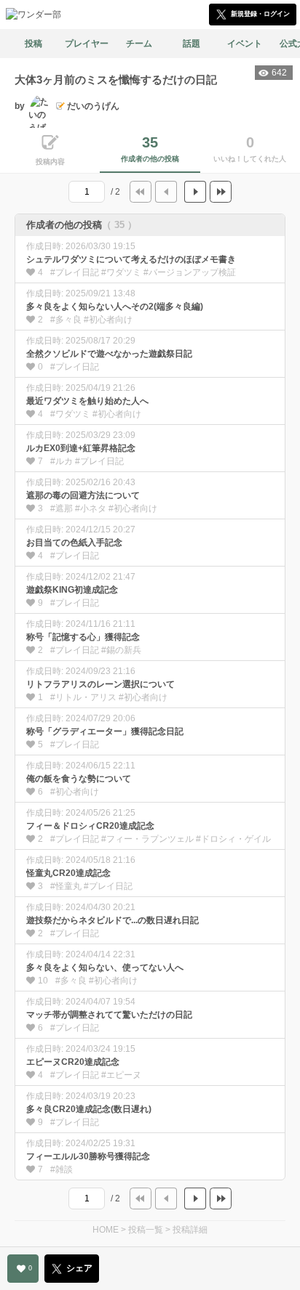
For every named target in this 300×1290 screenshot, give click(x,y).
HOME (105, 1230)
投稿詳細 (190, 1230)
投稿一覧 (145, 1230)
